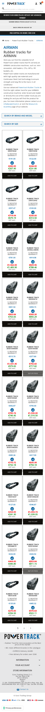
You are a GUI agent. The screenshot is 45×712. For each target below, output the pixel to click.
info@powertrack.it (11, 104)
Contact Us (22, 689)
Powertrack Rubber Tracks (28, 87)
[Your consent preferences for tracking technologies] (12, 708)
